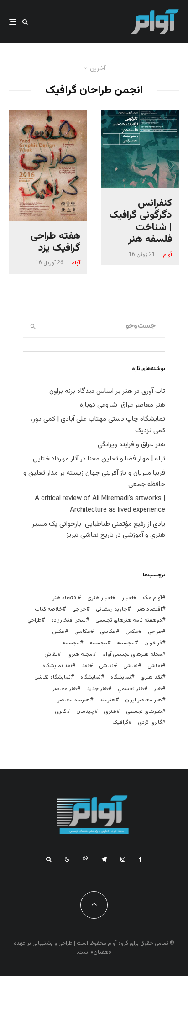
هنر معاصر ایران (143, 700)
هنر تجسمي (131, 689)
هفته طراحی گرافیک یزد (55, 242)
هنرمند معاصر (73, 700)
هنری (110, 711)
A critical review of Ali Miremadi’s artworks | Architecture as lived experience (100, 504)
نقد (85, 666)
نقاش (50, 654)
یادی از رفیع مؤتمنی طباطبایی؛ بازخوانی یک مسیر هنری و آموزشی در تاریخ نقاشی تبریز (98, 530)
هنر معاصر (64, 689)
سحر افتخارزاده (68, 620)
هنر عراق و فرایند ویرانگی (131, 444)
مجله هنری (80, 654)
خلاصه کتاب (49, 609)
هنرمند (107, 700)
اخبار (127, 598)
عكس (131, 631)
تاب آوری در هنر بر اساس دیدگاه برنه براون (107, 391)
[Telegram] (104, 859)
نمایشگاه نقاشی (52, 677)
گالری (61, 711)
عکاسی (108, 631)
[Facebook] (140, 859)
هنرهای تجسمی (144, 711)
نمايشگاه (120, 677)
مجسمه (126, 643)
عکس (58, 631)
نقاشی (154, 666)
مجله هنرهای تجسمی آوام (132, 654)
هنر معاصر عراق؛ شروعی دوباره (122, 405)
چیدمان (85, 711)
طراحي (34, 620)
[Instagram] (123, 859)
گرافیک (120, 722)
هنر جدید (97, 689)
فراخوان (153, 643)
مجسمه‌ (71, 643)
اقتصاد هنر (65, 598)
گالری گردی (150, 722)
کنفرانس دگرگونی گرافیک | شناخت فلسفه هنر (140, 222)
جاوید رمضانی (111, 609)
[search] (32, 326)
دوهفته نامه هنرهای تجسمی (128, 620)
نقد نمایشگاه (57, 666)
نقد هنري (151, 677)
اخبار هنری (99, 598)
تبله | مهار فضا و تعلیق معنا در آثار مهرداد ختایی (99, 459)
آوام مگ (152, 598)
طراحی (155, 631)
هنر (158, 689)
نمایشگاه (90, 677)
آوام (167, 255)
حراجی (79, 609)
